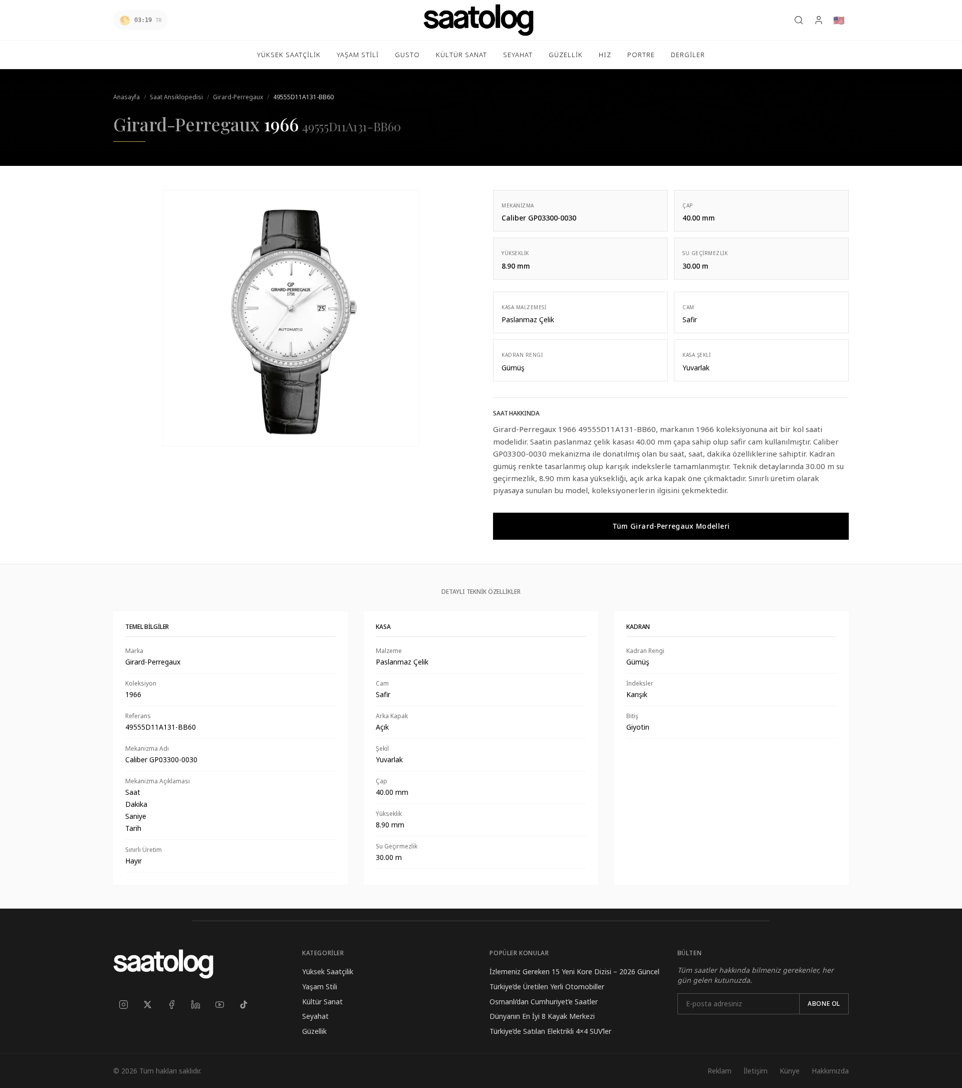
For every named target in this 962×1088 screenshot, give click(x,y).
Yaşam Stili (319, 986)
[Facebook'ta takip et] (171, 1005)
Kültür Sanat (322, 1001)
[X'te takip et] (147, 1005)
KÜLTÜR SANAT (461, 54)
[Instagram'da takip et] (123, 1005)
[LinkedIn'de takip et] (195, 1005)
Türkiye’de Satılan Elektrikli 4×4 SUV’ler (550, 1031)
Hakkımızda (830, 1070)
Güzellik (314, 1031)
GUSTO (407, 54)
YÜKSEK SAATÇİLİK (289, 54)
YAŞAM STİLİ (358, 54)
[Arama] (799, 20)
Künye (790, 1070)
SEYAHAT (518, 54)
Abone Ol (824, 1003)
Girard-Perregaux (238, 97)
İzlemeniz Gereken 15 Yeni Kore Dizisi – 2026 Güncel (574, 971)
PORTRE (641, 54)
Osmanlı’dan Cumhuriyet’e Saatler (544, 1001)
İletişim (756, 1070)
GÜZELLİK (566, 54)
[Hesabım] (819, 20)
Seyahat (315, 1016)
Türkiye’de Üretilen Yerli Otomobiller (547, 986)
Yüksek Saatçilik (327, 971)
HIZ (605, 54)
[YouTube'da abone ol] (219, 1005)
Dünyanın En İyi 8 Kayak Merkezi (542, 1016)
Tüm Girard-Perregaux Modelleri (671, 526)
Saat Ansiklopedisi (176, 97)
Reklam (719, 1070)
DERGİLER (688, 54)
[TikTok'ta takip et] (243, 1005)
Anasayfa (126, 97)
